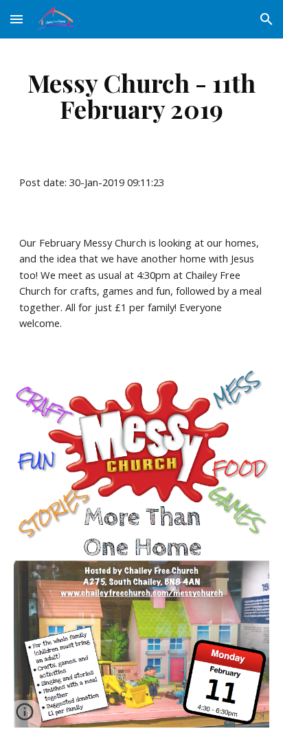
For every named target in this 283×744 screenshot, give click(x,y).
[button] (16, 19)
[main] (141, 95)
